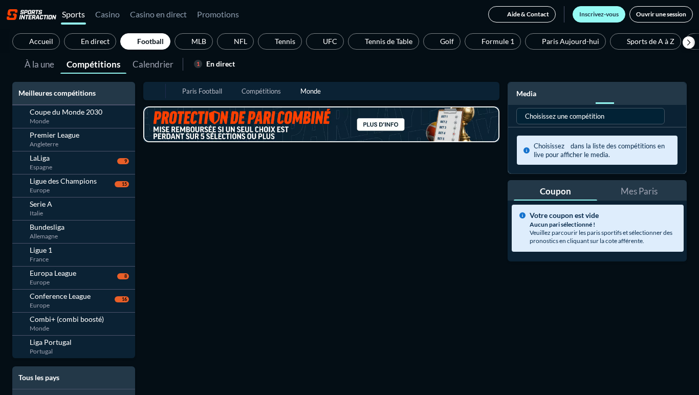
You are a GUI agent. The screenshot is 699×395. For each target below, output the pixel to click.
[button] (689, 42)
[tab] (39, 63)
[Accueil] (31, 14)
